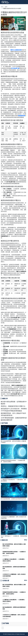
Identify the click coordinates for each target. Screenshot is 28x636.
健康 (6, 7)
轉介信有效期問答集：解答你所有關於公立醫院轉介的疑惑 (13, 441)
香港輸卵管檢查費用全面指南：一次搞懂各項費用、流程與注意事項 (13, 461)
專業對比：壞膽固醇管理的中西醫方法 (13, 406)
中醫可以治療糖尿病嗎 (16, 50)
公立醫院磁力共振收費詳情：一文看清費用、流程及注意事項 (13, 480)
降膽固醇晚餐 (21, 115)
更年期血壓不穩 (15, 68)
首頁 (2, 7)
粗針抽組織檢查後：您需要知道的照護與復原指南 (13, 499)
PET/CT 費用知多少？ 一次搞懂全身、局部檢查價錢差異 (14, 536)
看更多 (25, 539)
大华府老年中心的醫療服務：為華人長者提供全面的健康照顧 (13, 517)
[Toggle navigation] (25, 2)
